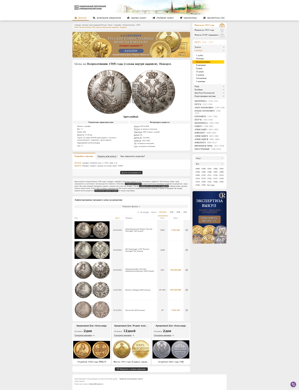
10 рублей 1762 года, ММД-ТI (91, 362)
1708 (221, 172)
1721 (209, 182)
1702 (215, 169)
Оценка (138, 18)
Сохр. (162, 218)
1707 (215, 172)
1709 (197, 175)
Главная (78, 25)
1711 (209, 175)
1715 (203, 178)
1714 (197, 178)
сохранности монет (133, 184)
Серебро (117, 25)
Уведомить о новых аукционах (133, 369)
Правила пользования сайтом (131, 379)
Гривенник (201, 65)
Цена (175, 218)
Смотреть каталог (83, 335)
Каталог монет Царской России (94, 25)
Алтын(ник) (201, 78)
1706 (209, 172)
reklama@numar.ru (96, 384)
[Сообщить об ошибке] (186, 230)
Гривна (199, 68)
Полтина (200, 59)
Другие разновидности (131, 173)
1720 (203, 182)
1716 (209, 178)
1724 (197, 185)
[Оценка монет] (209, 217)
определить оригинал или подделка (154, 186)
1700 (203, 169)
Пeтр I (110, 25)
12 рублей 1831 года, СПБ (171, 362)
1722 (215, 182)
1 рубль (199, 55)
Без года (210, 185)
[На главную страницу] (89, 7)
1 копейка (200, 81)
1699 (197, 169)
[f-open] (293, 384)
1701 (209, 169)
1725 (203, 185)
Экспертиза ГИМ (215, 18)
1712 (215, 175)
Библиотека (190, 18)
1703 (221, 169)
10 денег (200, 72)
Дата (117, 218)
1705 (138, 25)
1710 (203, 175)
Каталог (82, 18)
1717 (215, 178)
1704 (197, 172)
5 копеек (200, 75)
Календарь (108, 18)
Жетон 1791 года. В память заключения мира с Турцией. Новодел (131, 362)
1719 (197, 182)
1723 (221, 182)
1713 (221, 175)
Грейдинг (165, 18)
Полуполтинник (129, 25)
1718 (221, 178)
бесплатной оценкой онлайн (106, 191)
